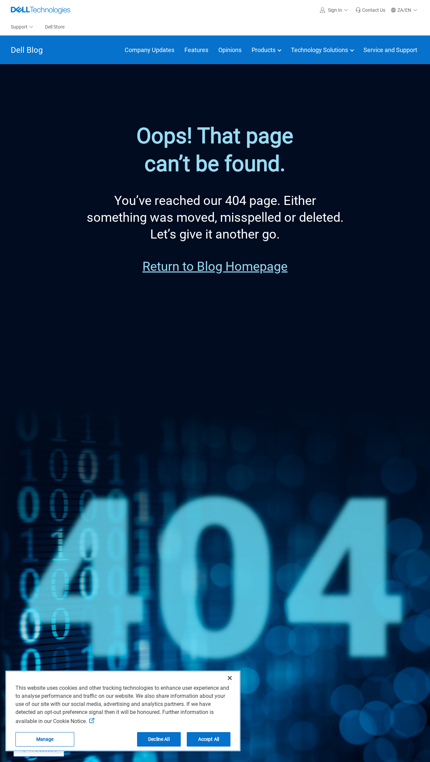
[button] (335, 10)
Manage (45, 739)
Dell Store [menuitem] (54, 27)
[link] (370, 10)
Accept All (208, 739)
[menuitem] (22, 27)
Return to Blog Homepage (215, 266)
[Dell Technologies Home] (40, 10)
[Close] (229, 678)
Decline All (159, 739)
